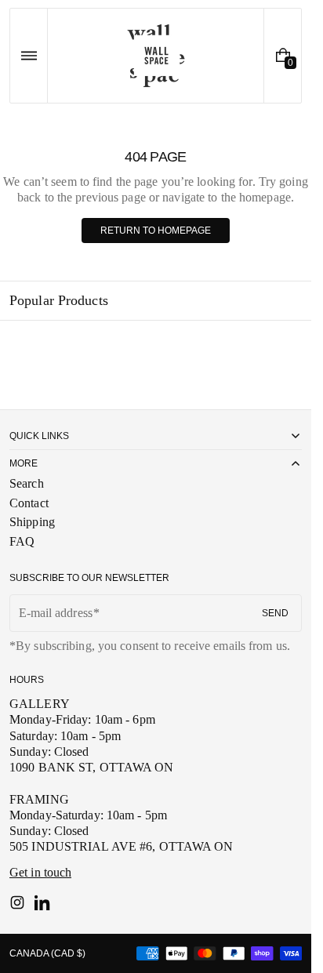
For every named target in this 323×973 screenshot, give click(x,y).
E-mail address (56, 612)
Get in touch (40, 872)
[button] (28, 56)
